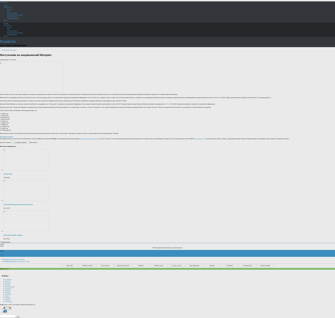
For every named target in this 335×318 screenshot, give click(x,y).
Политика (8, 294)
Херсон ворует (8, 174)
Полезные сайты (12, 16)
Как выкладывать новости (15, 15)
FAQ (8, 11)
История (7, 285)
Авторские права (12, 13)
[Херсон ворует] (26, 170)
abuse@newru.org (200, 139)
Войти (5, 20)
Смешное (8, 298)
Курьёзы (7, 292)
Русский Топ (4, 2)
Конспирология (10, 287)
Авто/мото (8, 279)
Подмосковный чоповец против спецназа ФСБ (18, 204)
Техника (7, 299)
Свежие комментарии (13, 18)
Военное (7, 281)
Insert (18, 317)
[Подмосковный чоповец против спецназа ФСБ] (26, 200)
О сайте (9, 9)
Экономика (8, 301)
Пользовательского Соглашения (89, 139)
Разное (7, 296)
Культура (8, 290)
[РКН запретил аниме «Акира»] (26, 231)
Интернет (6, 50)
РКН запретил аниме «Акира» (13, 235)
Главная (5, 5)
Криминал (13, 50)
